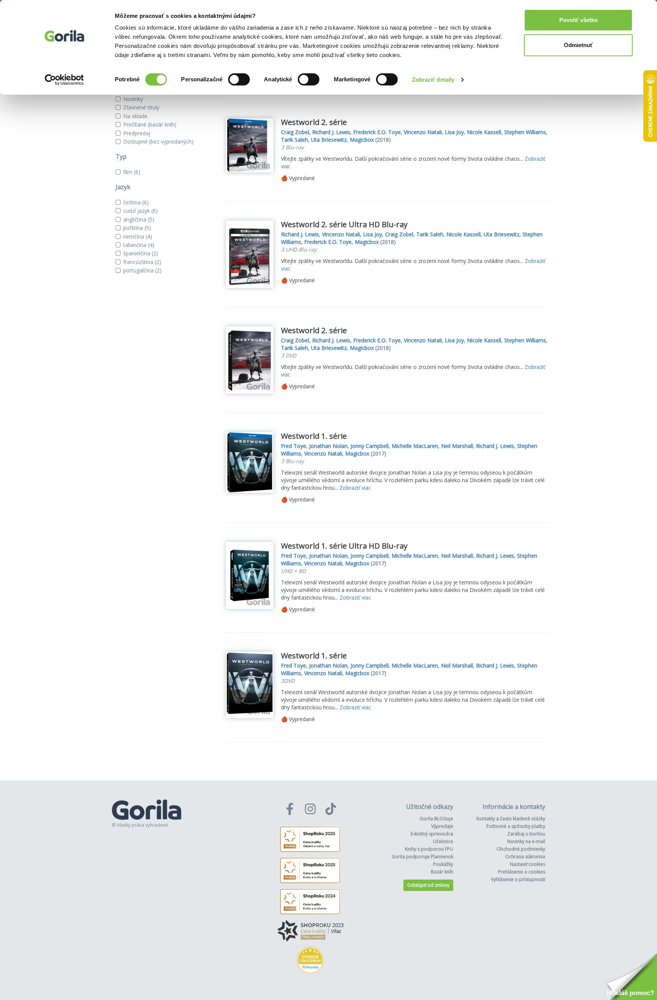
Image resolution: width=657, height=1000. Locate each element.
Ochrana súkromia (525, 856)
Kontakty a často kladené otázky (510, 818)
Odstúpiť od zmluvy (428, 885)
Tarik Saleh (294, 139)
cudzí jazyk (140, 210)
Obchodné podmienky (521, 849)
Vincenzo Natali (423, 132)
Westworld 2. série (314, 122)
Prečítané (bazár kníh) (149, 124)
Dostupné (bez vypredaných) (158, 141)
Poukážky (443, 864)
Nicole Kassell (484, 132)
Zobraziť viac (355, 487)
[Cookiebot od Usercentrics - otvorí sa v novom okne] (64, 79)
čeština (136, 202)
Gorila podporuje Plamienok (422, 856)
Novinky (133, 99)
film (131, 172)
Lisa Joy (454, 132)
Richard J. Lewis (331, 132)
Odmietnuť (578, 45)
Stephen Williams (525, 132)
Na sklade (135, 116)
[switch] (239, 79)
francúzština (142, 262)
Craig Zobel (295, 132)
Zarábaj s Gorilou (526, 834)
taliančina (138, 244)
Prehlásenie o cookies (521, 872)
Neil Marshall (457, 445)
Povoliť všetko (578, 20)
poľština (137, 227)
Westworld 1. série (314, 436)
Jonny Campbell (370, 445)
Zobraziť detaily (433, 79)
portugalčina (142, 270)
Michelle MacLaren (415, 445)
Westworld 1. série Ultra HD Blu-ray (344, 546)
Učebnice (443, 841)
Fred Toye (293, 445)
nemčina (137, 236)
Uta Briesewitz (329, 139)
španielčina (140, 253)
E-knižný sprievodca (432, 834)
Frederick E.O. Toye (377, 132)
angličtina (138, 219)
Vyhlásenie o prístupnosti (518, 879)
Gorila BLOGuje (436, 818)
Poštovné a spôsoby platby (515, 826)
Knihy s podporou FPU (429, 849)
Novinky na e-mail (526, 841)
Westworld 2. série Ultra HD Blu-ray (344, 224)
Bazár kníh (442, 872)
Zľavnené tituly (141, 107)
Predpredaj (136, 133)
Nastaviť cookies (527, 864)
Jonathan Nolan (328, 445)
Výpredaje (442, 826)
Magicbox (362, 139)
